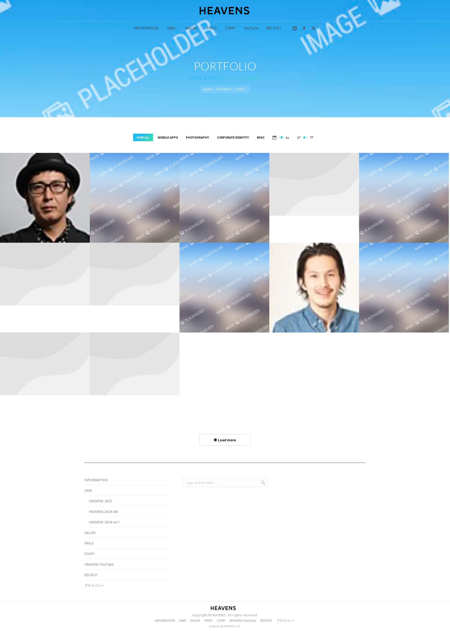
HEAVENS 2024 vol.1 (104, 522)
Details (51, 185)
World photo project (134, 198)
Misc (261, 137)
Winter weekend (224, 195)
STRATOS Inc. (232, 626)
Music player (134, 375)
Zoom (39, 185)
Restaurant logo (404, 288)
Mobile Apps (168, 137)
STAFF (89, 554)
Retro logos (134, 285)
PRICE (89, 543)
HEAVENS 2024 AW (103, 511)
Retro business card (314, 288)
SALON (89, 532)
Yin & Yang (44, 198)
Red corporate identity (45, 375)
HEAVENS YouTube (98, 564)
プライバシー (94, 585)
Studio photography (404, 198)
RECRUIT (91, 575)
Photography (197, 137)
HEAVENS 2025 (100, 501)
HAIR (88, 490)
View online (122, 185)
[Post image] (45, 288)
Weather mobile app (314, 195)
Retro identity (224, 285)
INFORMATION (96, 480)
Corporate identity (233, 137)
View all (143, 137)
